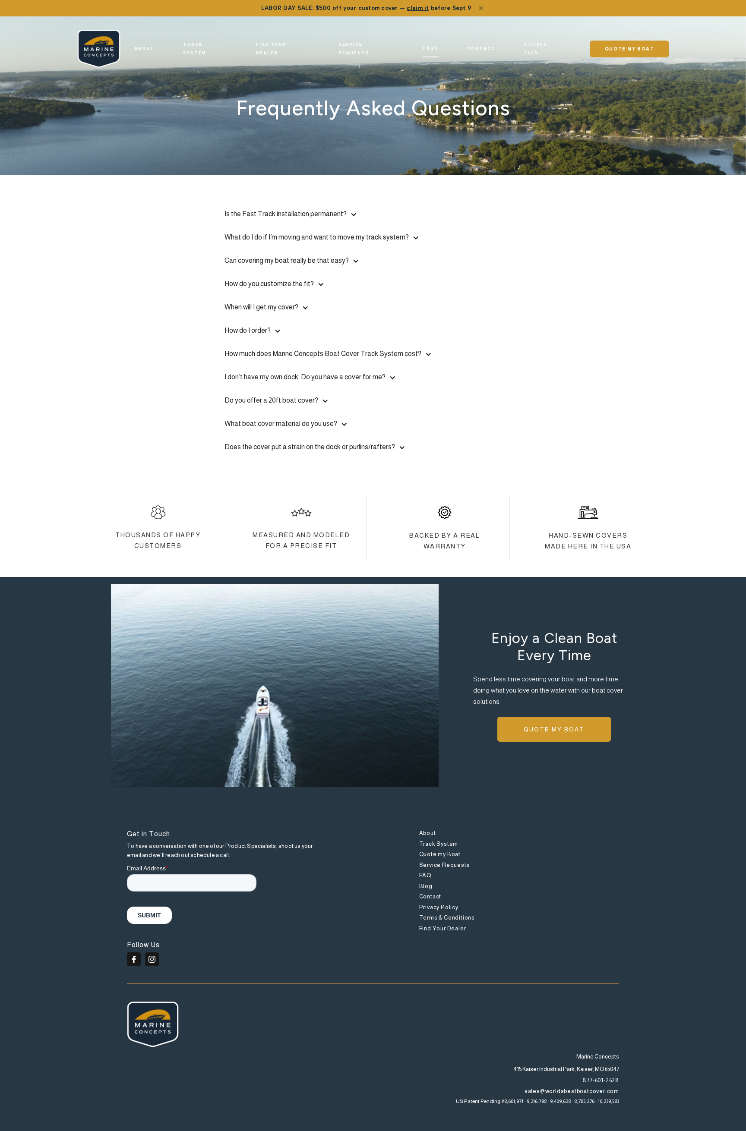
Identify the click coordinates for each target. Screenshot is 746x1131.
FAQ (425, 875)
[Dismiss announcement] (481, 8)
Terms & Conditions (447, 917)
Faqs (431, 48)
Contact (481, 48)
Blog (426, 886)
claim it (418, 8)
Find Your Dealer (271, 48)
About (144, 48)
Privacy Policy (438, 907)
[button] (373, 214)
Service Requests (354, 48)
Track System (438, 844)
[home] (98, 49)
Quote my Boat (440, 854)
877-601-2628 (536, 48)
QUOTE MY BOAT (629, 48)
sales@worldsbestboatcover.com (572, 1091)
